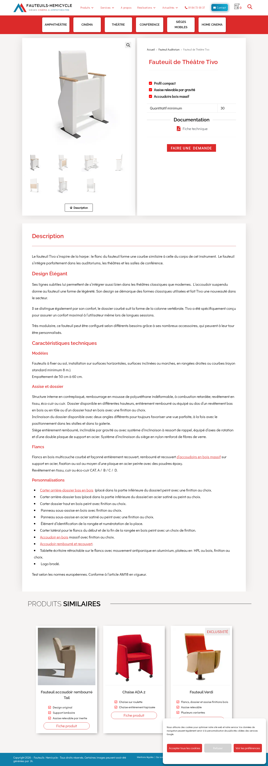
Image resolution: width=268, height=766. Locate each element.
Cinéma (87, 24)
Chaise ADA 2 (133, 692)
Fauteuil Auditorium (169, 49)
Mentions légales (145, 757)
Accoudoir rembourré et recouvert (66, 543)
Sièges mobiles (181, 24)
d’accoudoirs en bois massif (199, 456)
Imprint (230, 758)
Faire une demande (191, 147)
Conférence (150, 24)
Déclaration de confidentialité (211, 758)
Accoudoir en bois (54, 537)
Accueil (151, 49)
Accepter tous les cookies (184, 748)
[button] (128, 45)
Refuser (218, 748)
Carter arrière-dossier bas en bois (66, 490)
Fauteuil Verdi (201, 692)
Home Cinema (212, 24)
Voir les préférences (248, 748)
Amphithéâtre (56, 24)
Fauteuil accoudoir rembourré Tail (66, 695)
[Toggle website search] (249, 7)
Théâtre (118, 24)
